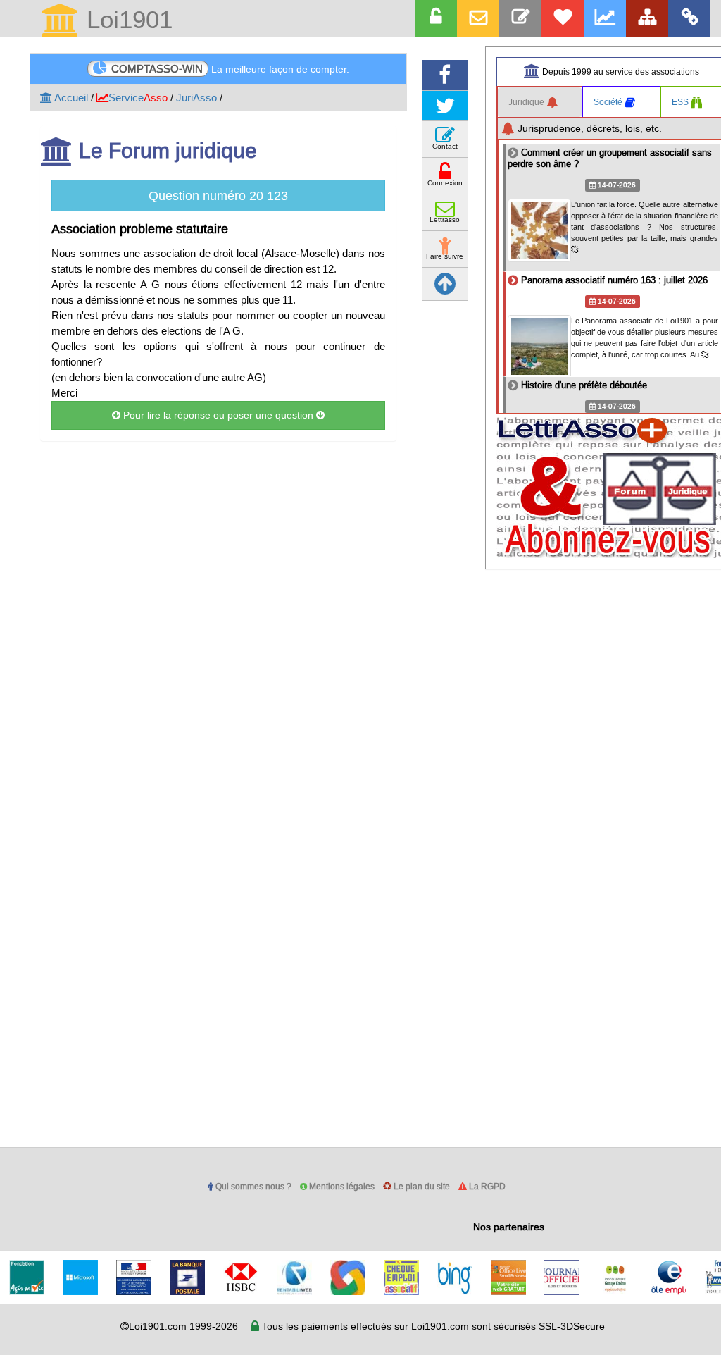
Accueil (70, 98)
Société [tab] (609, 102)
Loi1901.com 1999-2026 (183, 1326)
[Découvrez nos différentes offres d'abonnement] (562, 18)
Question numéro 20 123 (218, 195)
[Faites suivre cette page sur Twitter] (445, 106)
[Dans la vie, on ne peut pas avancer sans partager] (647, 18)
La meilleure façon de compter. (230, 69)
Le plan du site (420, 1186)
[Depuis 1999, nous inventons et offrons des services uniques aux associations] (605, 18)
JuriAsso (196, 98)
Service (138, 98)
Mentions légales (341, 1186)
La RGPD (486, 1186)
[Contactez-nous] (520, 18)
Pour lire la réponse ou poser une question (218, 415)
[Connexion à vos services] (436, 18)
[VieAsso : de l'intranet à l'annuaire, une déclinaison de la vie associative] (689, 18)
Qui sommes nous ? (252, 1186)
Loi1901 (126, 21)
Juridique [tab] (527, 102)
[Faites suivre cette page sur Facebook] (445, 75)
